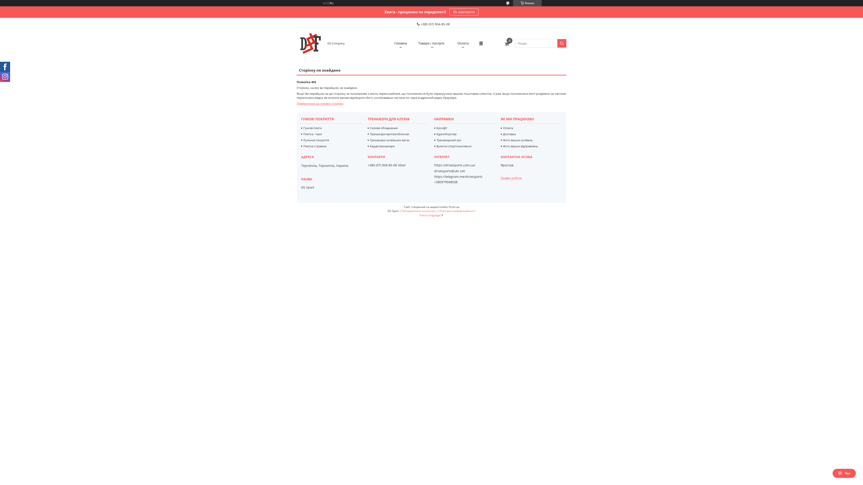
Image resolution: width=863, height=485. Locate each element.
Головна (400, 43)
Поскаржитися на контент (419, 211)
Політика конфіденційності (457, 211)
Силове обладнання (384, 128)
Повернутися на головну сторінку (320, 103)
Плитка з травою (315, 146)
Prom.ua (454, 207)
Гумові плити (312, 128)
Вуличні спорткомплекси (454, 146)
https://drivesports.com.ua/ (454, 165)
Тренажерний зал (448, 140)
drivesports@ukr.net (449, 171)
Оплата (463, 43)
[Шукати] (561, 43)
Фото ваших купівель (518, 140)
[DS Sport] (310, 43)
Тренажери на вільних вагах (389, 140)
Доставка (509, 134)
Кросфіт (441, 128)
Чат (847, 473)
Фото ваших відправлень (520, 146)
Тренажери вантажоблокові (389, 134)
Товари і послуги (431, 43)
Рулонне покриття (316, 140)
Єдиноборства (446, 134)
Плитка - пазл (312, 134)
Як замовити (464, 11)
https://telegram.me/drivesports (458, 176)
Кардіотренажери (382, 146)
